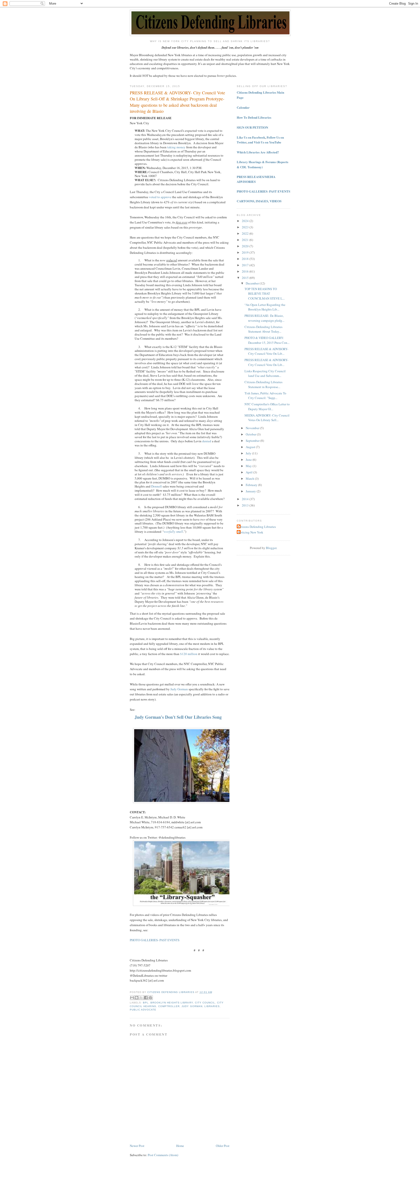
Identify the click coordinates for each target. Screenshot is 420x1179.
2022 (245, 233)
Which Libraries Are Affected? (258, 152)
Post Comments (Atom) (163, 1155)
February (252, 485)
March (250, 478)
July (249, 453)
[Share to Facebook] (145, 997)
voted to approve (160, 197)
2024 (245, 221)
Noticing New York (250, 532)
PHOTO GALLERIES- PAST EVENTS (154, 940)
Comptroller (169, 1006)
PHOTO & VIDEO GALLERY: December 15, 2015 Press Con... (267, 340)
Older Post (222, 1146)
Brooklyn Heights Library (171, 1002)
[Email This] (132, 997)
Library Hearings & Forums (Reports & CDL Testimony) (262, 164)
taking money (176, 147)
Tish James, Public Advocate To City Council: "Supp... (265, 395)
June (249, 459)
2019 (245, 252)
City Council (205, 1002)
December (253, 283)
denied (206, 441)
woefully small (173, 531)
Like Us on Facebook (251, 137)
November (253, 428)
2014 (245, 499)
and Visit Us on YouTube (264, 142)
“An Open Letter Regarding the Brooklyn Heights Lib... (265, 307)
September (253, 440)
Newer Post (137, 1146)
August (251, 447)
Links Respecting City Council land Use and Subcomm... (265, 373)
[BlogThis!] (136, 997)
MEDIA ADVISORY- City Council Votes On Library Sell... (267, 417)
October (251, 434)
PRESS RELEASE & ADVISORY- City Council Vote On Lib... (266, 351)
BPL (146, 1002)
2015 (245, 277)
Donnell (156, 486)
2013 (245, 505)
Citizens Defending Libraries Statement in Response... (263, 384)
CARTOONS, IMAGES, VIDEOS (259, 201)
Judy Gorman (179, 689)
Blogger (271, 548)
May (249, 466)
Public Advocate (143, 1009)
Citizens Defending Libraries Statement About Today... (263, 329)
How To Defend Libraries (254, 117)
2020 (245, 246)
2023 (245, 227)
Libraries (212, 1006)
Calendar (243, 107)
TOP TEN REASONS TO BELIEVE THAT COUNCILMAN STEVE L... (265, 294)
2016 (245, 271)
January (251, 491)
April (249, 472)
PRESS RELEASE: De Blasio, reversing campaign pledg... (264, 318)
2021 (245, 240)
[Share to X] (141, 997)
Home (180, 1146)
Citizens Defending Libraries (257, 526)
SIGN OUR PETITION (252, 127)
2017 (245, 265)
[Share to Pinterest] (150, 997)
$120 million (188, 654)
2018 (245, 259)
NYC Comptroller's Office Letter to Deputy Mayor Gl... (267, 406)
